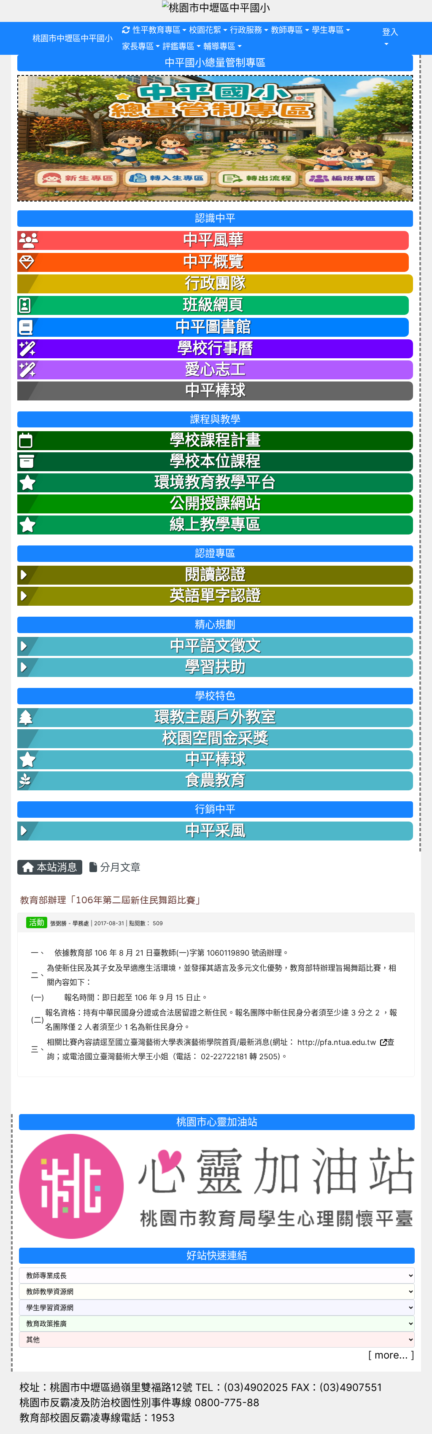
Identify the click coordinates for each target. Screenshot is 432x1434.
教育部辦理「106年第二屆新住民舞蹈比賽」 (112, 900)
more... (391, 1355)
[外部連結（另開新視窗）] (382, 1042)
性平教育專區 (156, 30)
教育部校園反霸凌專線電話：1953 (97, 1418)
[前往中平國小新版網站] (215, 137)
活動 (36, 922)
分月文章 (118, 867)
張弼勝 (58, 923)
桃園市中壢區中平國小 (72, 38)
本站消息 (55, 867)
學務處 (81, 923)
